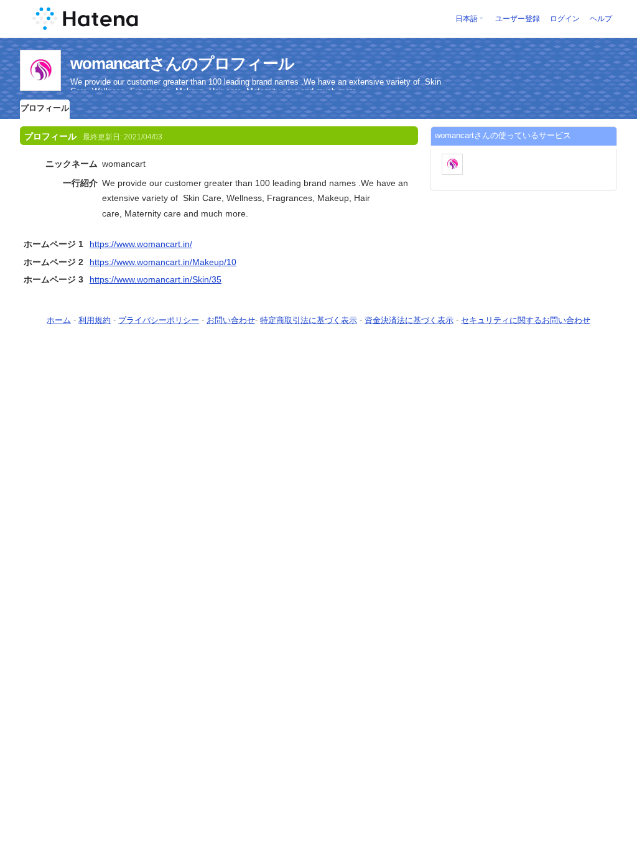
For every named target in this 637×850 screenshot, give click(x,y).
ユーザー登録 (517, 18)
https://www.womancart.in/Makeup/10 (163, 262)
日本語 (466, 18)
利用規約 (94, 320)
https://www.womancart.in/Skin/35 (155, 279)
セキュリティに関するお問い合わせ (525, 320)
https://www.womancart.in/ (141, 244)
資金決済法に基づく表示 (409, 320)
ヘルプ (601, 18)
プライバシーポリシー (158, 320)
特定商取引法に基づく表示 (308, 320)
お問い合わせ (231, 320)
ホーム (59, 320)
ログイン (565, 18)
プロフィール (45, 108)
